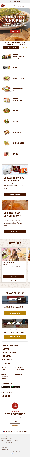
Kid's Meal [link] (17, 132)
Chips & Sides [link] (18, 143)
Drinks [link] (16, 154)
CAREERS (5, 349)
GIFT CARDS (6, 356)
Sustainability (18, 374)
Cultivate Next (19, 372)
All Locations (4, 374)
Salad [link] (15, 111)
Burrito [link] (16, 67)
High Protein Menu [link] (18, 89)
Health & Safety (19, 369)
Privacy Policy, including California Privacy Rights (11, 451)
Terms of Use (4, 445)
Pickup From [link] (19, 5)
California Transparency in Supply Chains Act (10, 440)
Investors (4, 369)
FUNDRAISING (7, 359)
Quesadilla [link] (17, 100)
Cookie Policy (4, 447)
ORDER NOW (15, 31)
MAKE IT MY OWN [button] (13, 280)
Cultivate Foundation (7, 372)
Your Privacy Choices (5, 454)
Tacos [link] (15, 121)
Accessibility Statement (6, 436)
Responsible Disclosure (4, 377)
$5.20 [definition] (11, 264)
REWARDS (5, 363)
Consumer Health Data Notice (7, 442)
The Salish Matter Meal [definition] (11, 262)
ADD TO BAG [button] (13, 276)
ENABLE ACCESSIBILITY (15, 1)
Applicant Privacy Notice (6, 438)
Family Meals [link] (18, 56)
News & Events (19, 367)
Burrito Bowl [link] (18, 78)
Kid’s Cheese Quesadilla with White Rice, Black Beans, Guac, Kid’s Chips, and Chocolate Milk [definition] (13, 267)
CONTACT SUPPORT (9, 345)
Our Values (4, 367)
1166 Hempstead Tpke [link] (20, 6)
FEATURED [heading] (15, 243)
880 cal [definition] (5, 264)
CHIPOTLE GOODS (8, 352)
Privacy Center (4, 449)
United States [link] (9, 431)
